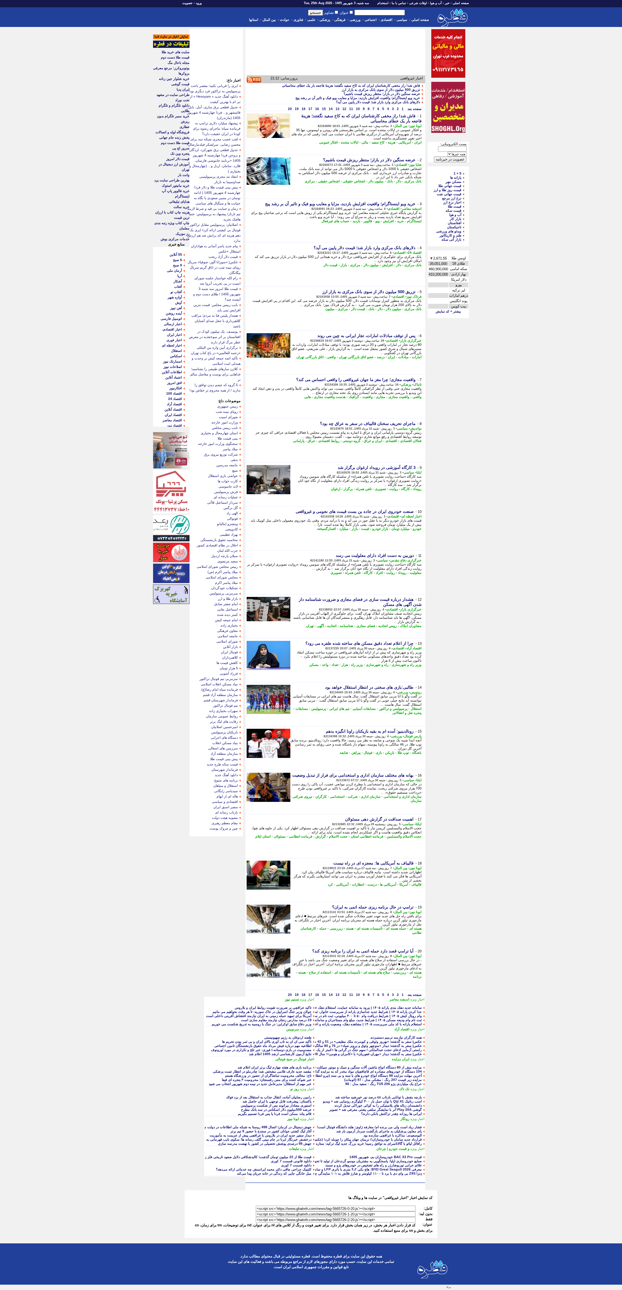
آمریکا (403, 884)
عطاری (185, 127)
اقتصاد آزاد (414, 648)
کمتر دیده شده (227, 615)
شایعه (344, 753)
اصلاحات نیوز (173, 367)
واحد (325, 665)
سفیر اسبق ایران (225, 807)
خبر (447, 3)
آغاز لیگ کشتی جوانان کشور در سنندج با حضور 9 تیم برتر (270, 1131)
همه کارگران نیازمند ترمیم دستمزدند (396, 1037)
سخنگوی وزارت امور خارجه (218, 444)
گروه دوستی (352, 441)
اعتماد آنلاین (173, 377)
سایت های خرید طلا (176, 52)
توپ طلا (403, 753)
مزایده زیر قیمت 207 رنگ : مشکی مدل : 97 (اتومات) (383, 1080)
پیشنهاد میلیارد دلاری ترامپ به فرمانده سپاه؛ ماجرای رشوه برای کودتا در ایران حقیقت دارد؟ (217, 128)
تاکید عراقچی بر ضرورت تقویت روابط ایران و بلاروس (273, 1008)
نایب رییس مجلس (225, 428)
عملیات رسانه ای (226, 497)
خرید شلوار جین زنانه (174, 79)
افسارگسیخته (326, 529)
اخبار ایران (174, 335)
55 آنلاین (176, 254)
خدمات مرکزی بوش (175, 239)
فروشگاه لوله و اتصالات (173, 132)
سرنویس (292, 1029)
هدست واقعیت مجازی (330, 397)
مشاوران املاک (411, 626)
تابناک (418, 384)
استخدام (383, 3)
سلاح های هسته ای (376, 972)
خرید (400, 221)
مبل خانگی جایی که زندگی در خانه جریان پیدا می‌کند (274, 1173)
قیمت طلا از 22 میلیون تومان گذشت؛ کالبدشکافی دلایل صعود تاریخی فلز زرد (256, 1157)
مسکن (314, 665)
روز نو (294, 1089)
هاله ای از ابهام (227, 796)
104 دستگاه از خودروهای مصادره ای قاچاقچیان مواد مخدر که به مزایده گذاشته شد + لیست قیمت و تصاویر (346, 1071)
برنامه (417, 976)
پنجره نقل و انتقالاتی (407, 713)
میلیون (330, 309)
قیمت (365, 529)
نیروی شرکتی (302, 796)
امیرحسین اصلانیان (224, 727)
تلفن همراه (364, 489)
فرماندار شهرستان (224, 770)
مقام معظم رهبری (225, 823)
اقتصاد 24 (415, 253)
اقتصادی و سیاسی (225, 802)
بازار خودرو (380, 529)
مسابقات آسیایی (364, 709)
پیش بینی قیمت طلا (224, 759)
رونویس (416, 692)
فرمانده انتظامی (300, 836)
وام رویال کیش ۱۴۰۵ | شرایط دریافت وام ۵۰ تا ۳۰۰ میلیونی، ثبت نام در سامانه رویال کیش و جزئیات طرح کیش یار (339, 1016)
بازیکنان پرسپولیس (224, 732)
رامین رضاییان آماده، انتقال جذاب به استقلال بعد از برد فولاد (268, 1097)
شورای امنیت (228, 417)
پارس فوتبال (413, 736)
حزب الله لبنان (227, 550)
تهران (310, 626)
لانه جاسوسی (228, 486)
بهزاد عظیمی (229, 534)
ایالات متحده (349, 142)
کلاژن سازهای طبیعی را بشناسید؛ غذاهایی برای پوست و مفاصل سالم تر (215, 374)
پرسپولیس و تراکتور (393, 709)
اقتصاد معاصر (172, 420)
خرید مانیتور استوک (176, 185)
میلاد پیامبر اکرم (226, 583)
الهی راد (232, 513)
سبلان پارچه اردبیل (224, 556)
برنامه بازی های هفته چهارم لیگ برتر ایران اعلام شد (274, 1067)
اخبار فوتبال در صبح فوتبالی (294, 1059)
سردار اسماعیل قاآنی (222, 502)
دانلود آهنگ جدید (226, 775)
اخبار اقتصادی (172, 329)
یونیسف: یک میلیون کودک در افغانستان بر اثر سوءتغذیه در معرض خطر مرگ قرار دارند (215, 337)
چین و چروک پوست (223, 828)
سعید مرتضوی (227, 561)
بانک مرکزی (413, 181)
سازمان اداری (370, 796)
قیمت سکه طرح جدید (222, 764)
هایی (307, 397)
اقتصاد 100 (174, 393)
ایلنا (419, 472)
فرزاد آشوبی (229, 673)
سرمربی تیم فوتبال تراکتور (218, 679)
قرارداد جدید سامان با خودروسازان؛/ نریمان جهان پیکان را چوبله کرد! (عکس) (367, 1139)
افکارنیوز (175, 388)
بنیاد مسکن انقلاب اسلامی (219, 684)
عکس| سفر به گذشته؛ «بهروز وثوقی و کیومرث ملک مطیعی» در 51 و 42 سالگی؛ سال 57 (358, 1042)
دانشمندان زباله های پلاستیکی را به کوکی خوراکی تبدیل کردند (378, 1105)
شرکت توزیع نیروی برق (221, 454)
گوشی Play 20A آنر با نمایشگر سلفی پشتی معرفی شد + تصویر (375, 1110)
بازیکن (389, 753)
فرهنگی (340, 20)
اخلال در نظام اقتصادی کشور (217, 545)
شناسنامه (346, 626)
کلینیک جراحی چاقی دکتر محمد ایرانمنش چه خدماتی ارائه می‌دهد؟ (263, 1169)
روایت (393, 489)
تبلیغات (294, 1149)
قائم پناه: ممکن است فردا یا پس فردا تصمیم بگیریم (274, 1114)
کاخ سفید (378, 142)
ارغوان (335, 489)
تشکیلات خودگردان (224, 588)
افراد (379, 573)
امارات (417, 357)
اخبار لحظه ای (411, 516)
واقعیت (367, 397)
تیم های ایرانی (339, 709)
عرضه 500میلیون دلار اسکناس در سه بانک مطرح (276, 1110)
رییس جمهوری (227, 406)
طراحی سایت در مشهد (173, 95)
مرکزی (310, 181)
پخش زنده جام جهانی (174, 137)
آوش (178, 303)
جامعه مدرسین (227, 465)
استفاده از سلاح (320, 972)
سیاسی (402, 20)
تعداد (335, 665)
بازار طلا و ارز (228, 599)
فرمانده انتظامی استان (367, 836)
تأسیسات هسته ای (370, 928)
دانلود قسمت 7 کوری (296, 1165)
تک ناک (404, 1089)
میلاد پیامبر (230, 449)
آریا (179, 276)
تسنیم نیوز (292, 999)
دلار (398, 181)
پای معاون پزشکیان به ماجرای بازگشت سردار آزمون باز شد (379, 1131)
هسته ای (415, 928)
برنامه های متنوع (226, 780)
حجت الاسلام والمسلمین (404, 836)
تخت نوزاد (182, 100)
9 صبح (177, 265)
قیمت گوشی (180, 84)
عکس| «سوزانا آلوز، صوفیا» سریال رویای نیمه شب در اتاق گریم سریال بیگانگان (214, 267)
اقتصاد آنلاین (173, 409)
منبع (235, 470)
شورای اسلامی (227, 641)
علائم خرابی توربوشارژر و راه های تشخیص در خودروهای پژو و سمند (373, 1165)
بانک (390, 181)
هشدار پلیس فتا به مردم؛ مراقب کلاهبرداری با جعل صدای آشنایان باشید (216, 321)
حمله (323, 928)
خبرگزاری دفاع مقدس (406, 560)
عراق (311, 441)
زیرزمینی (336, 928)
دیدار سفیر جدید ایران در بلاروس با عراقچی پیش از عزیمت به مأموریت (260, 1135)
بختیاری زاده (229, 625)
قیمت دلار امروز (178, 159)
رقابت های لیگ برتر (224, 721)
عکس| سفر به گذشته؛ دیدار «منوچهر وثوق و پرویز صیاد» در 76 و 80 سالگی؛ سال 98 (361, 1046)
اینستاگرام (414, 221)
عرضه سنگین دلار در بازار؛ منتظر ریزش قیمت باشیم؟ (382, 94)
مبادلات (403, 357)
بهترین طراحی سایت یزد (172, 180)
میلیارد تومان (400, 529)
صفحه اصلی (461, 3)
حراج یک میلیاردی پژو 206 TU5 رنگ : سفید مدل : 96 (383, 1084)
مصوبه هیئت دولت (225, 818)
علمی (311, 20)
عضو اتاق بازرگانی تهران (356, 357)
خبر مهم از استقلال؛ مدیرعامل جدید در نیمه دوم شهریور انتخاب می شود (260, 1084)
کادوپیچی (231, 529)
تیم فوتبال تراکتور (225, 705)
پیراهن (356, 753)
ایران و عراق (373, 441)
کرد (330, 884)
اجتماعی (371, 20)
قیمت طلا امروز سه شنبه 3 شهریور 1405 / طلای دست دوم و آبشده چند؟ (217, 294)
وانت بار (184, 175)
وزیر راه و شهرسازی (407, 665)
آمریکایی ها (388, 884)
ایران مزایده (400, 1059)
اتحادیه (332, 626)
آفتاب (178, 287)
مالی (365, 142)
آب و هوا (436, 3)
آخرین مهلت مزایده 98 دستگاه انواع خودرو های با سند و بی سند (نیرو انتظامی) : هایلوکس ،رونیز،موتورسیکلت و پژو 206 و (334, 1076)
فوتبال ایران (229, 652)
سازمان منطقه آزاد (224, 753)
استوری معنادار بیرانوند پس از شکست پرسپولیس (276, 1105)
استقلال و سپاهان (225, 786)
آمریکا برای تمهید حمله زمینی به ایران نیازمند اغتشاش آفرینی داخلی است (258, 1016)
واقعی (331, 357)
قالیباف (416, 884)
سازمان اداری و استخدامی (403, 796)
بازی (379, 753)
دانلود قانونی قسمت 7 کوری (291, 1161)
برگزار (348, 489)
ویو (377, 221)
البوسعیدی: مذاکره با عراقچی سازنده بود (392, 1135)
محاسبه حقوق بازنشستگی (219, 540)
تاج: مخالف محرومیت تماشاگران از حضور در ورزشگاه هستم (268, 1076)
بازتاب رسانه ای (226, 812)
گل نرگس (231, 508)
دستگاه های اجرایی (224, 737)
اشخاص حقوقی (354, 181)
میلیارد (343, 529)
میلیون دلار (376, 181)
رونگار (404, 1119)
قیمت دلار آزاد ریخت (223, 257)
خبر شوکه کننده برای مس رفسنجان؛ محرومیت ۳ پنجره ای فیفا (266, 1080)
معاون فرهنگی (227, 631)
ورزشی (355, 20)
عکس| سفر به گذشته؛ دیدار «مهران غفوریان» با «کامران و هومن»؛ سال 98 (368, 1054)
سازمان (416, 801)
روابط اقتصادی (328, 441)
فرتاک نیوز (414, 296)
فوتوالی (232, 518)
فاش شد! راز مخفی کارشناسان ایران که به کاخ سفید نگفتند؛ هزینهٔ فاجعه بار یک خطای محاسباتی (351, 85)
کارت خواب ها (228, 481)
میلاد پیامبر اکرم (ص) (222, 572)
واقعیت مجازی (399, 397)
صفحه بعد (414, 109)
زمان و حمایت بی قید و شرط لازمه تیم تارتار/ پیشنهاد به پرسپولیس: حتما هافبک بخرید (214, 214)
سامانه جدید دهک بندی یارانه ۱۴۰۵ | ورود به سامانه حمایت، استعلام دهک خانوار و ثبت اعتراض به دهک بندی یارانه (341, 1008)
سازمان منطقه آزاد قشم (220, 695)
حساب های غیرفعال (335, 221)
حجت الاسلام (338, 836)
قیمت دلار (330, 265)
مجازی (380, 397)
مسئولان (280, 836)
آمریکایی (404, 142)
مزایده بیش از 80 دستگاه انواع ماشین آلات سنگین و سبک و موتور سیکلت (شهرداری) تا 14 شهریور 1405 (347, 1067)
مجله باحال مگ (179, 63)
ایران (418, 142)
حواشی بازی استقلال (223, 476)
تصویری (380, 489)
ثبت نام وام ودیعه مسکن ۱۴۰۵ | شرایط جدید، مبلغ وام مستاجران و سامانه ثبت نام (362, 1020)
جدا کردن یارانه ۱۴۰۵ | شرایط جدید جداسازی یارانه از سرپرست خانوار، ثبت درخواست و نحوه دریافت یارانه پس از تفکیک (335, 1012)
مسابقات (301, 709)
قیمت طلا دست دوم (175, 57)
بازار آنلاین (230, 647)
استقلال (416, 709)
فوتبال (368, 753)
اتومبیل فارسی (171, 319)
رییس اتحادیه (387, 626)
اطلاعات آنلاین (172, 372)
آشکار (177, 281)
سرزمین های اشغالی (223, 748)
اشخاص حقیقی (329, 181)
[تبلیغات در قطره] (171, 47)
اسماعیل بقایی (227, 609)
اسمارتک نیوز (172, 361)
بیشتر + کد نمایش (448, 311)
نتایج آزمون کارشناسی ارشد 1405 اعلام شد (280, 1054)
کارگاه (405, 489)
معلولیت (416, 573)
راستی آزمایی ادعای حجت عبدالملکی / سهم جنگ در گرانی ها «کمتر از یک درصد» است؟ (359, 1050)
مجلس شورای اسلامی (222, 577)
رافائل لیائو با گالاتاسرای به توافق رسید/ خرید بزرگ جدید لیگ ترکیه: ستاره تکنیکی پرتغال (358, 1144)
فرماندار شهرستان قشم (221, 700)
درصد (381, 357)
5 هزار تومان (229, 668)
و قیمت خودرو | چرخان (392, 1149)
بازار (344, 265)
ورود (199, 3)
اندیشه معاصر (412, 209)
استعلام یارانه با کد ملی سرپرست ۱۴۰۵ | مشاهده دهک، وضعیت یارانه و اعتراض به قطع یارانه (355, 1024)
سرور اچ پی (181, 148)
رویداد (417, 489)
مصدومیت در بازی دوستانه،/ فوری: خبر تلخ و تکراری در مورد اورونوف (261, 1050)
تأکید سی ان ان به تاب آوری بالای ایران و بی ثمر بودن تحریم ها (266, 1042)
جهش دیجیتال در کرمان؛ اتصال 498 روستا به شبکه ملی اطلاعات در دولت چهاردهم (253, 1127)
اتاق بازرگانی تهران (310, 357)
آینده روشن (174, 313)
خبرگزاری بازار (411, 340)
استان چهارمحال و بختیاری (219, 433)
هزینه (391, 142)
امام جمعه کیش (226, 620)
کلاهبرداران (230, 657)
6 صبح (177, 260)
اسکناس (176, 356)
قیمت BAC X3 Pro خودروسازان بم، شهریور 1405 (385, 1157)
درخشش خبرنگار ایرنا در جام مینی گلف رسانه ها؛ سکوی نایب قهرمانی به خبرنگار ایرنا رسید (245, 1139)
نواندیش (416, 428)
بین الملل (269, 20)
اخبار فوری (174, 340)
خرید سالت (181, 207)
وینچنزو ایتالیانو (227, 524)
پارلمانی (298, 441)
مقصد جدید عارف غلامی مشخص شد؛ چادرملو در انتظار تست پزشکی (262, 1071)
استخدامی (337, 796)
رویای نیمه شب (227, 412)
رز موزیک (183, 234)
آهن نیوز (176, 308)
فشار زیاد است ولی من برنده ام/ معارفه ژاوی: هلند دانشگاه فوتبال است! (369, 1127)
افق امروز (174, 383)
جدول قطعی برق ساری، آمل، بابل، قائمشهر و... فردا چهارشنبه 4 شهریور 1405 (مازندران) (214, 112)
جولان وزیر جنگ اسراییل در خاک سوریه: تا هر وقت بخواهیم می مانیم (262, 1012)
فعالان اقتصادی (411, 441)
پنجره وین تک (180, 153)
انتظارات (358, 884)
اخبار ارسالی (173, 324)
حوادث (284, 20)
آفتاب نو (176, 292)
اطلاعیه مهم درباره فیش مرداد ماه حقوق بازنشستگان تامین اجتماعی (262, 1046)
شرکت (353, 796)
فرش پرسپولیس (226, 492)
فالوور (367, 221)
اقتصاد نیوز (174, 425)
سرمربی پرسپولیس (223, 593)
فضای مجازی (365, 626)
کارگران (321, 796)
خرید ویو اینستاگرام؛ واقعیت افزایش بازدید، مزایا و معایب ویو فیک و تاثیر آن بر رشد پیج (357, 98)
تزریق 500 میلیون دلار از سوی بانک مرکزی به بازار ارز (381, 90)
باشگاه (417, 753)
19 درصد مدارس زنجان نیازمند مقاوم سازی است (276, 1020)
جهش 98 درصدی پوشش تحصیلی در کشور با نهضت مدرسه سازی (264, 1144)
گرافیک (354, 397)
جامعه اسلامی (227, 636)
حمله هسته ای (396, 928)
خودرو (417, 529)
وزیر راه (357, 665)
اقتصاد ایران (173, 415)
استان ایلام (263, 836)
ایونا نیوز (416, 126)
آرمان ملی (174, 270)
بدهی (234, 460)
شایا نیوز (415, 165)
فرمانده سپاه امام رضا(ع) (219, 689)
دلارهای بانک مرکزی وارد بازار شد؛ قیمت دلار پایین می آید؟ (378, 102)
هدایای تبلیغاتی (179, 202)
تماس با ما (399, 3)
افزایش (388, 221)
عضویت (187, 3)
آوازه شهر (175, 297)
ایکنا (419, 824)
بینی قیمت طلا (227, 438)
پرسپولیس (318, 709)
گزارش (320, 836)
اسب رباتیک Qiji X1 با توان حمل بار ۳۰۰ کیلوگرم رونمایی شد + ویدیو (372, 1101)
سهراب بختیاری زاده (223, 711)
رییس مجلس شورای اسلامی (217, 567)
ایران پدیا (183, 89)
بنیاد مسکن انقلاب (225, 743)
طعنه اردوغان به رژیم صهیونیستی (287, 1037)
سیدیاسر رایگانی (226, 791)
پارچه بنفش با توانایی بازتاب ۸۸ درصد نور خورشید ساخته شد (378, 1097)
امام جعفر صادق (226, 604)
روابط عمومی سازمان (222, 716)
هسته (350, 928)
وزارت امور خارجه (224, 422)
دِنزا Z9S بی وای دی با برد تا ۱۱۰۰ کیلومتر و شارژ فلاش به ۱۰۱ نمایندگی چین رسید (362, 1173)
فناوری (298, 20)
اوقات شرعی (418, 3)
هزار (345, 665)
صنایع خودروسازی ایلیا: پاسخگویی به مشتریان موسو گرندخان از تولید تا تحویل (366, 1161)
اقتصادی (386, 20)
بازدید (356, 221)
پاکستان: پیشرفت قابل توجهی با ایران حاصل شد (276, 1101)
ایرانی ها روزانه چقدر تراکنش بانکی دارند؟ (391, 1114)
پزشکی (325, 20)
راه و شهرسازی (377, 665)
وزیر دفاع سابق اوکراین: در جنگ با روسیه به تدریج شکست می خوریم (261, 1024)
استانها (253, 20)
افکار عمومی (328, 142)
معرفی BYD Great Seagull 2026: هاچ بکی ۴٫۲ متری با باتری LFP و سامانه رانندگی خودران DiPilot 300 (345, 1169)
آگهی (320, 626)
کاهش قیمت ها (227, 663)
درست (372, 884)
